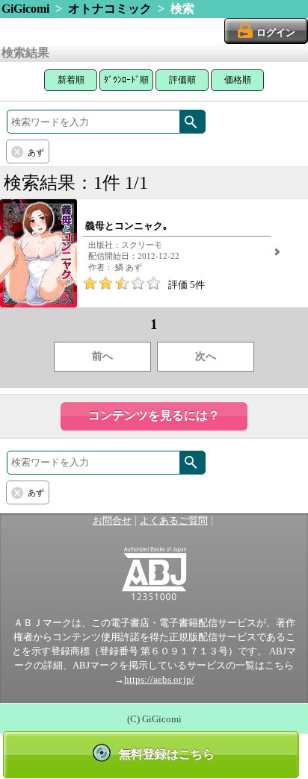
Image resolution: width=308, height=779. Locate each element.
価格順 (237, 80)
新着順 (71, 80)
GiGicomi (25, 8)
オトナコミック (110, 8)
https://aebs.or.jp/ (159, 680)
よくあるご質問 (174, 521)
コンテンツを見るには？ (154, 415)
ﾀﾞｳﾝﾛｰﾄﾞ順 (126, 80)
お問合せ (112, 521)
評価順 (182, 80)
